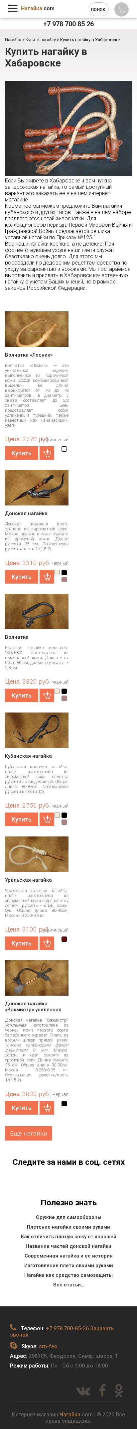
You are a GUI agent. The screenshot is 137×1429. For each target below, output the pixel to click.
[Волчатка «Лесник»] (36, 331)
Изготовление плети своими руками (68, 1265)
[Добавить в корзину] (47, 453)
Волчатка (17, 637)
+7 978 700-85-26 (67, 1328)
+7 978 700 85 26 (68, 24)
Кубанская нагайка (28, 756)
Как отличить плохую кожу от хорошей (68, 1237)
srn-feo (48, 1346)
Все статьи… (68, 1285)
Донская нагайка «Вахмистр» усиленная (33, 1007)
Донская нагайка (26, 513)
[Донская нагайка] (36, 487)
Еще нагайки (28, 1133)
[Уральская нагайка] (36, 856)
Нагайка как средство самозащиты (68, 1275)
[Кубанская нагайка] (36, 730)
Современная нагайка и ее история (69, 1256)
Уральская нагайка (28, 880)
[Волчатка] (36, 613)
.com (38, 8)
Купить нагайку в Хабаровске (46, 57)
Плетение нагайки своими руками (68, 1227)
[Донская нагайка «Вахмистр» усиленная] (36, 980)
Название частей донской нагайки (68, 1246)
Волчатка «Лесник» (29, 355)
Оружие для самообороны (68, 1217)
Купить (22, 453)
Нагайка (70, 1414)
